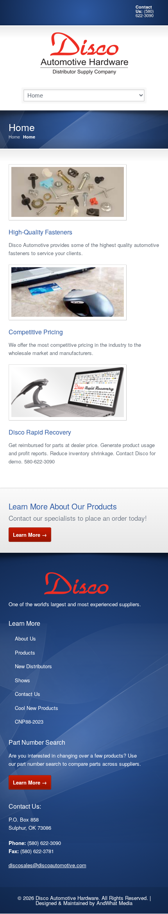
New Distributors (33, 666)
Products (25, 652)
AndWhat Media (114, 903)
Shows (22, 680)
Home (14, 137)
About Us (25, 638)
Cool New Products (36, 708)
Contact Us (27, 693)
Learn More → (30, 534)
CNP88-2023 (29, 721)
